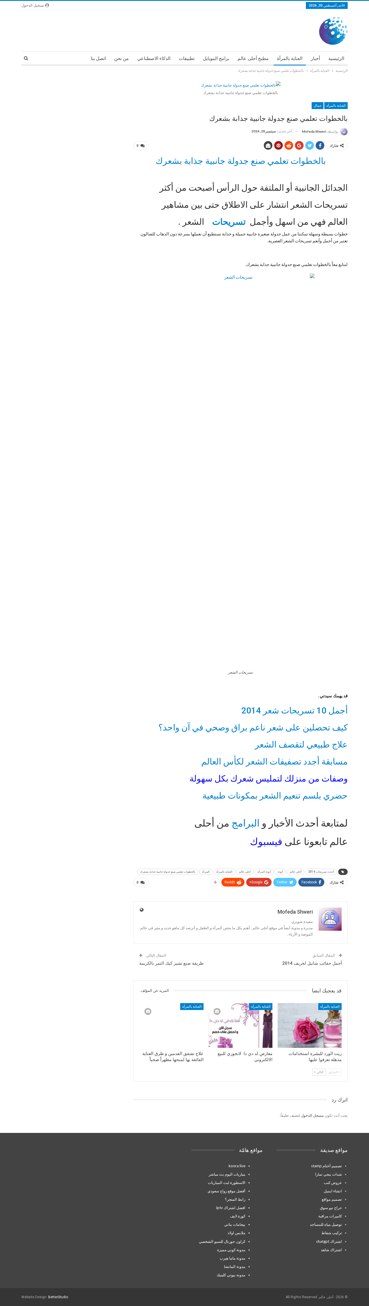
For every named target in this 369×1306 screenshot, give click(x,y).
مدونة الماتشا (234, 1266)
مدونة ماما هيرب (232, 1258)
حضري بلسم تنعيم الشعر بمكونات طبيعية (275, 795)
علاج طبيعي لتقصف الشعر (301, 744)
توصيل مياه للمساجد (326, 1224)
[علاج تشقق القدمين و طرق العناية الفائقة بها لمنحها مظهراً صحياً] (172, 1025)
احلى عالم (245, 871)
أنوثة (280, 871)
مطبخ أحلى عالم (253, 58)
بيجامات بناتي (234, 1224)
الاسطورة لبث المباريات (226, 1182)
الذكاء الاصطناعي (153, 58)
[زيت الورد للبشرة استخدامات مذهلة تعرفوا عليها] (310, 1025)
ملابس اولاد (236, 1232)
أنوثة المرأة (264, 871)
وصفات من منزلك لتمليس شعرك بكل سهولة (268, 778)
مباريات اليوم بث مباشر (227, 1174)
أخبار (315, 58)
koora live (237, 1165)
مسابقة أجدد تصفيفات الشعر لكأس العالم (274, 761)
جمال (317, 106)
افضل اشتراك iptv (230, 1207)
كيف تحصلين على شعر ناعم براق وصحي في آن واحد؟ (253, 727)
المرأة (206, 871)
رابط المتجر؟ (235, 1199)
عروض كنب (333, 1182)
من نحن (121, 58)
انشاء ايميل (333, 1191)
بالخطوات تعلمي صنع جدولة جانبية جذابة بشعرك (241, 161)
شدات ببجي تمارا (328, 1174)
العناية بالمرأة (289, 58)
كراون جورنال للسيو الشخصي (222, 1241)
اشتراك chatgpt (329, 1241)
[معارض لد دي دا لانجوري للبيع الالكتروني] (241, 1025)
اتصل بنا (98, 58)
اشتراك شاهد (331, 1249)
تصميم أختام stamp (326, 1165)
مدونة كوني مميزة (231, 1249)
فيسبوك (266, 841)
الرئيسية (336, 58)
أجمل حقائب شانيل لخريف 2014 (312, 963)
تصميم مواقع (332, 1199)
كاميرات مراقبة (330, 1216)
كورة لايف (237, 1216)
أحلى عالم (296, 871)
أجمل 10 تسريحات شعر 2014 (294, 710)
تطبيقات (187, 58)
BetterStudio (58, 1297)
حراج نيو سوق (331, 1207)
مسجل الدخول (312, 1115)
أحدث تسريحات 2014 (321, 871)
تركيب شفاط (331, 1232)
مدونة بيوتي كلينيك (230, 1275)
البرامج (244, 823)
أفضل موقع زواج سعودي (226, 1191)
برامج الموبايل (216, 58)
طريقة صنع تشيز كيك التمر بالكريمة (171, 963)
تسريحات (227, 222)
